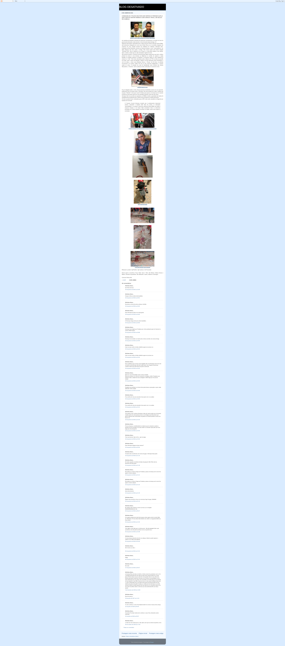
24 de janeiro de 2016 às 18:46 (132, 380)
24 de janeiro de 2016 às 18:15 (132, 349)
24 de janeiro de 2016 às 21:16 (132, 455)
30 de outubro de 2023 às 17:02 (132, 624)
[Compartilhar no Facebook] (134, 280)
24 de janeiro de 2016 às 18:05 (132, 322)
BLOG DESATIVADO (131, 6)
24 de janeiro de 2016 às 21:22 (132, 484)
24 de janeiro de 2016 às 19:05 (132, 398)
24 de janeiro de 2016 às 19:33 (132, 430)
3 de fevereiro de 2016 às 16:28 (132, 590)
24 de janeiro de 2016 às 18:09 (132, 340)
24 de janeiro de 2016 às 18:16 (132, 357)
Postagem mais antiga (156, 633)
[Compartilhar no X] (132, 280)
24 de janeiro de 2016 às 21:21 (132, 475)
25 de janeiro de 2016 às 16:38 (132, 531)
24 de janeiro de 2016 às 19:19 (132, 419)
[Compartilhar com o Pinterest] (135, 280)
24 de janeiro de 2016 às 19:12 (132, 407)
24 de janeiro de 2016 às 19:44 (132, 439)
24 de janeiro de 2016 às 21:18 (132, 465)
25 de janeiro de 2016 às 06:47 (132, 511)
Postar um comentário (129, 627)
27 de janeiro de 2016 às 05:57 (132, 567)
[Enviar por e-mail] (130, 280)
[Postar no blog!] (131, 280)
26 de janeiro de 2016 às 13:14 (132, 559)
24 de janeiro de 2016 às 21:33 (132, 493)
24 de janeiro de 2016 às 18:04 (132, 314)
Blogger (152, 642)
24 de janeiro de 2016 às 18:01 (132, 297)
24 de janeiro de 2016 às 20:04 (132, 447)
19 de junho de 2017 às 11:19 (132, 598)
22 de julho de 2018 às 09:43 (132, 606)
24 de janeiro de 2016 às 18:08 (132, 332)
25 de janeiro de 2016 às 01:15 (132, 501)
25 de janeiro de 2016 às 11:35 (132, 522)
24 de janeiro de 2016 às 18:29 (132, 368)
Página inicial (143, 633)
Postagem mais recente (129, 633)
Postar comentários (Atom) (132, 636)
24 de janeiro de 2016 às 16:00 (132, 289)
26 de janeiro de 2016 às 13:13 (132, 551)
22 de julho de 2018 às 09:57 (132, 616)
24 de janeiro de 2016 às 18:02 (132, 306)
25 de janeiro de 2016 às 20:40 (132, 541)
